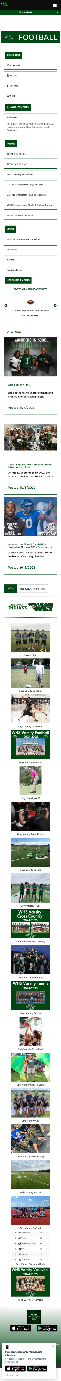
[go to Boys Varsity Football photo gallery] (30, 744)
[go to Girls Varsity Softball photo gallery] (30, 1210)
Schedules (14, 65)
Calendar (27, 12)
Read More (12, 130)
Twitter (10, 259)
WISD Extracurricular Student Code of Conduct (30, 205)
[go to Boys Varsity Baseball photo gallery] (30, 673)
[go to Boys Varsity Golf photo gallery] (30, 780)
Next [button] (55, 305)
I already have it (12, 1375)
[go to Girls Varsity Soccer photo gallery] (30, 1174)
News (12, 95)
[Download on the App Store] (15, 1368)
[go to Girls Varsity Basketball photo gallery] (30, 1031)
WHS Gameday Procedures (20, 174)
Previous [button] (6, 305)
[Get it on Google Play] (37, 1368)
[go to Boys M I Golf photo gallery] (30, 637)
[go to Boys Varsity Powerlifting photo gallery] (30, 816)
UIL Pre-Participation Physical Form (25, 184)
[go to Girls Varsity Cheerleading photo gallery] (30, 1067)
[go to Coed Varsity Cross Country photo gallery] (30, 924)
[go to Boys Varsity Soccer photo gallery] (30, 852)
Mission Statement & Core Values (23, 239)
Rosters (13, 75)
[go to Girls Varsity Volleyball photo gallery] (30, 1282)
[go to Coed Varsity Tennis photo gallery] (30, 995)
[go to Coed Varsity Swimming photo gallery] (30, 959)
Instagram (12, 249)
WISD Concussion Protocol (20, 215)
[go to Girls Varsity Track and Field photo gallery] (30, 1246)
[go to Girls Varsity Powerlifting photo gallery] (30, 1139)
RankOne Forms (14, 270)
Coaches (13, 85)
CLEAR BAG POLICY (16, 154)
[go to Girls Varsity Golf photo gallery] (30, 1103)
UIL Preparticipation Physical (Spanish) (26, 194)
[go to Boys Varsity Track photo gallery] (30, 888)
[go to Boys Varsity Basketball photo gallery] (30, 709)
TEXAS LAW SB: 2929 (17, 164)
